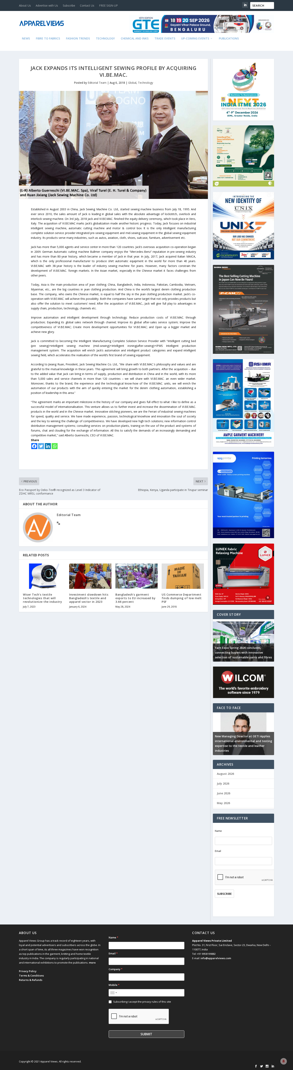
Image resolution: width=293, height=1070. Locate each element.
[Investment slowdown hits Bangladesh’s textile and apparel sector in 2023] (90, 576)
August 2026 (225, 774)
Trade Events (164, 38)
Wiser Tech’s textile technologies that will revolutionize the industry (42, 598)
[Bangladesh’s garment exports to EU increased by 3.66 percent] (136, 576)
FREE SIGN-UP (108, 5)
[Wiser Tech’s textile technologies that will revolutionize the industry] (44, 576)
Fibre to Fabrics (48, 38)
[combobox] (113, 992)
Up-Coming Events (195, 38)
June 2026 (223, 793)
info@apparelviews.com (216, 958)
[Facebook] (34, 446)
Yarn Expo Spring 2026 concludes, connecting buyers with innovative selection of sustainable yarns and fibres (243, 652)
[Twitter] (41, 446)
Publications (229, 38)
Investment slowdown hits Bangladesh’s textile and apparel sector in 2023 (88, 598)
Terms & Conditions (31, 975)
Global (132, 83)
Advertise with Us (47, 5)
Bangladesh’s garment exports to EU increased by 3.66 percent (135, 598)
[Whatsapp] (55, 446)
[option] (243, 640)
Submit (146, 1034)
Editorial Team (97, 83)
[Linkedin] (48, 446)
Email (218, 851)
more (92, 962)
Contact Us (87, 5)
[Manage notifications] (283, 1061)
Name (218, 831)
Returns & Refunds (30, 980)
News (26, 38)
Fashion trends (78, 38)
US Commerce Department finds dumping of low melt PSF (182, 598)
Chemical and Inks (134, 38)
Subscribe (69, 5)
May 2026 (223, 803)
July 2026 (223, 783)
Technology (105, 38)
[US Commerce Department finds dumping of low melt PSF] (183, 576)
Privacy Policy (27, 971)
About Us (25, 5)
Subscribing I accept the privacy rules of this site (142, 1001)
